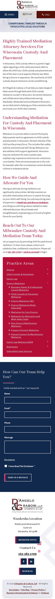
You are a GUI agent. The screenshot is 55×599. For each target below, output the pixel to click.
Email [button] (29, 14)
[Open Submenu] (48, 269)
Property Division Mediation (25, 330)
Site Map (25, 590)
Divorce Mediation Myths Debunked (23, 306)
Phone (7, 423)
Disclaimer (9, 460)
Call (47, 14)
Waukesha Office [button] (27, 540)
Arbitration (12, 347)
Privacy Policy (38, 590)
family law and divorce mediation (32, 203)
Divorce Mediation (16, 283)
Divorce (10, 270)
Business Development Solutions (22, 593)
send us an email (31, 252)
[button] (9, 14)
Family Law (12, 279)
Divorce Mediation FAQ (22, 301)
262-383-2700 (14, 252)
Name (7, 394)
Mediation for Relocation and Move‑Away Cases (25, 317)
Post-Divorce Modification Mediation (24, 324)
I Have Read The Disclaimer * (21, 466)
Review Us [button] (27, 571)
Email (7, 408)
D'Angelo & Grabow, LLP (25, 584)
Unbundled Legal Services (19, 351)
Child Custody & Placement (20, 274)
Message (8, 437)
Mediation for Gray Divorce (24, 312)
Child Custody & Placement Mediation (24, 295)
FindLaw (45, 593)
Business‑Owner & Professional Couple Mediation (26, 288)
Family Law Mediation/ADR (20, 342)
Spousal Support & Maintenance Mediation (27, 335)
